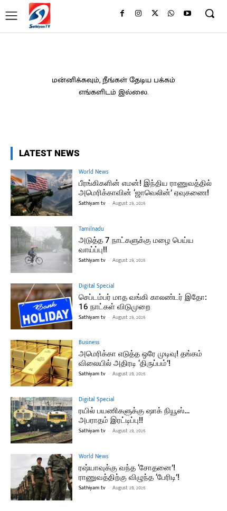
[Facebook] (122, 14)
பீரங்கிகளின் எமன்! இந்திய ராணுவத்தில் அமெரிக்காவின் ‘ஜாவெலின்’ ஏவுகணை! (145, 187)
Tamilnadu (91, 229)
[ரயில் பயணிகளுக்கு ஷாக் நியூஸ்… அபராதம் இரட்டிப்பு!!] (41, 420)
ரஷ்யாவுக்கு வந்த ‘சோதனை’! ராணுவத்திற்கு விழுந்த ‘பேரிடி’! (129, 472)
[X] (155, 14)
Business (89, 343)
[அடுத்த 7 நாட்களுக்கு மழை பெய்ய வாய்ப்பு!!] (41, 249)
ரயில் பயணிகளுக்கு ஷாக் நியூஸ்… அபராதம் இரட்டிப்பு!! (134, 415)
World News (93, 172)
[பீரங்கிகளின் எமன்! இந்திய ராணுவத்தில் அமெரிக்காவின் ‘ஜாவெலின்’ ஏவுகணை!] (41, 192)
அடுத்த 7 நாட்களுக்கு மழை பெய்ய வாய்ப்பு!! (136, 244)
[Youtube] (187, 14)
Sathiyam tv (92, 203)
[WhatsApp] (171, 14)
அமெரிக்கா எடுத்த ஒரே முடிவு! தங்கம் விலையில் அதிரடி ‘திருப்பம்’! (140, 358)
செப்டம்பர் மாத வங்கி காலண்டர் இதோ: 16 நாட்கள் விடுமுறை (143, 301)
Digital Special (97, 286)
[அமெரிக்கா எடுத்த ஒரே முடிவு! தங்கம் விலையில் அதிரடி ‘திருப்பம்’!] (41, 363)
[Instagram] (138, 14)
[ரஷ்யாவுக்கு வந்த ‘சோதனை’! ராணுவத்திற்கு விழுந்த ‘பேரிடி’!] (41, 477)
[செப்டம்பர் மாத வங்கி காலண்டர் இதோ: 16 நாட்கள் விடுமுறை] (41, 306)
